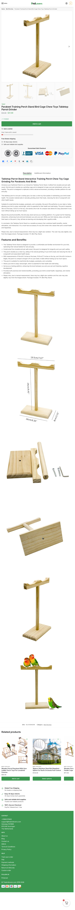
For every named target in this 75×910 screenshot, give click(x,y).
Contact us (5, 841)
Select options (47, 778)
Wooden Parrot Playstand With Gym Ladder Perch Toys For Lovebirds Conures (14, 770)
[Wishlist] (26, 739)
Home (3, 9)
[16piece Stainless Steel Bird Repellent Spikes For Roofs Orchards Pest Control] (47, 750)
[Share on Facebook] (7, 161)
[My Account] (66, 3)
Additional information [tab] (42, 173)
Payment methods (7, 862)
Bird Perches (9, 9)
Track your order (7, 857)
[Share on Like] (3, 161)
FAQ (2, 860)
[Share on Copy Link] (31, 161)
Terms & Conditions (8, 847)
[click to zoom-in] (36, 46)
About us (4, 836)
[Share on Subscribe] (27, 161)
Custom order (6, 870)
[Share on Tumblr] (19, 161)
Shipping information (8, 865)
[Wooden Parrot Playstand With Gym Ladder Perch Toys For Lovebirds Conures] (15, 750)
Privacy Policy (6, 849)
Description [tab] (27, 173)
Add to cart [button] (15, 778)
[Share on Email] (23, 161)
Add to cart (37, 124)
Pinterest (4, 878)
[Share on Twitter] (11, 161)
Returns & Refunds (8, 868)
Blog (3, 839)
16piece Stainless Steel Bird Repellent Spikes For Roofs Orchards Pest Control (47, 769)
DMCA (3, 844)
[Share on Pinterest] (15, 161)
